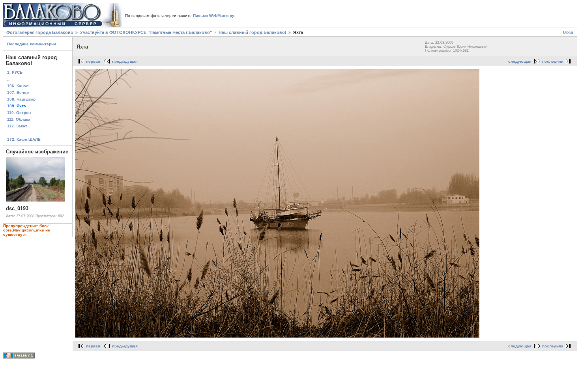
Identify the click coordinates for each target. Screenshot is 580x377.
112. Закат (17, 126)
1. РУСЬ (14, 72)
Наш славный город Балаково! (252, 32)
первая (93, 61)
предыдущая (125, 61)
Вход (568, 32)
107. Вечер (18, 92)
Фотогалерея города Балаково (39, 32)
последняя (552, 61)
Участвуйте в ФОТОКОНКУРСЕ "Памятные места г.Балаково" (146, 32)
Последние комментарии (31, 44)
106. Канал (17, 86)
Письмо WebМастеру (213, 15)
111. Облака (18, 119)
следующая (519, 61)
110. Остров (19, 112)
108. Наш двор (21, 99)
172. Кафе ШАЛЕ (24, 139)
